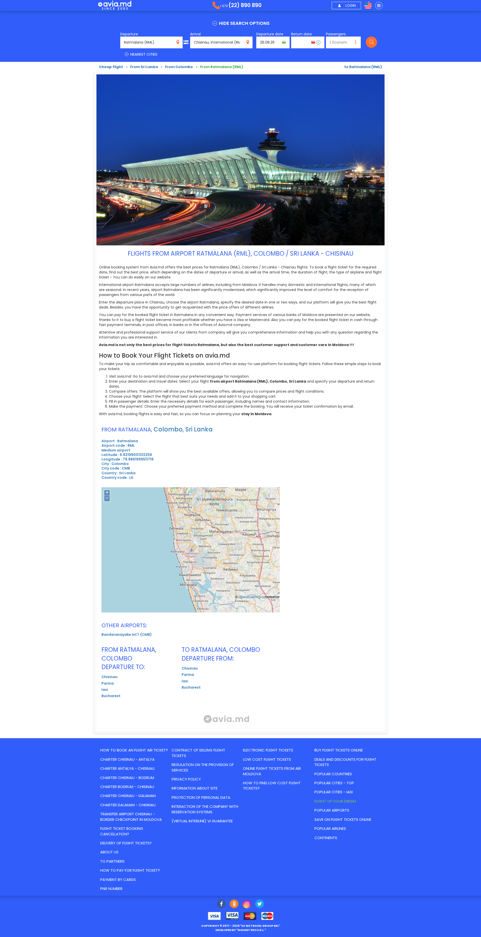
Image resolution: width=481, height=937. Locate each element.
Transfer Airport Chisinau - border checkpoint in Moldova (131, 816)
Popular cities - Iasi (333, 792)
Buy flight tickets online (338, 750)
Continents (325, 837)
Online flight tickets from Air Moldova (272, 771)
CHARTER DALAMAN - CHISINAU (128, 805)
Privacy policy (186, 779)
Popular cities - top (334, 783)
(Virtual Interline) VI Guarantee (202, 821)
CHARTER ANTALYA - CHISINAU (127, 768)
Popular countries (333, 773)
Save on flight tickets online (342, 819)
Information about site (194, 788)
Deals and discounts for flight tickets (345, 762)
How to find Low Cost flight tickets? (272, 785)
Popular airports (331, 810)
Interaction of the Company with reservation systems (205, 809)
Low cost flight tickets (267, 759)
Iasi (104, 689)
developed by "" (240, 930)
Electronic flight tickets (268, 750)
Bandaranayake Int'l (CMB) (126, 634)
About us (109, 852)
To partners (112, 861)
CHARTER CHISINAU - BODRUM (127, 777)
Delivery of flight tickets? (126, 843)
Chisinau (109, 676)
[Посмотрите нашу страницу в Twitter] (260, 904)
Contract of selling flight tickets (198, 752)
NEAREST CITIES (143, 54)
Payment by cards (118, 879)
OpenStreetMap (249, 597)
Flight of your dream (335, 801)
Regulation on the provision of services (203, 767)
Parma (107, 683)
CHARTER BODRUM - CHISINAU (127, 786)
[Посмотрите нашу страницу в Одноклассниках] (234, 904)
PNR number (111, 888)
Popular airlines (330, 828)
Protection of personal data (201, 797)
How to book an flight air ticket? (134, 750)
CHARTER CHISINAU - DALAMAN (128, 795)
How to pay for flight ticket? (130, 870)
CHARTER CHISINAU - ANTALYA (127, 759)
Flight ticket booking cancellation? (121, 831)
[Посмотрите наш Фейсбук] (221, 904)
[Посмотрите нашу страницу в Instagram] (247, 904)
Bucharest (111, 695)
